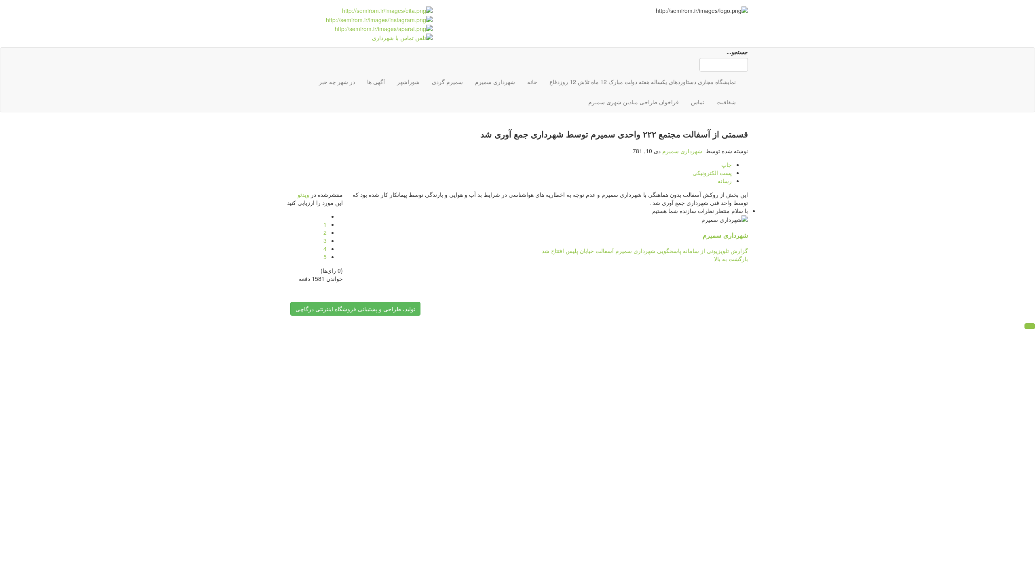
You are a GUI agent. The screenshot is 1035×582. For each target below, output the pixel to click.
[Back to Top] (1029, 326)
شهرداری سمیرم (495, 82)
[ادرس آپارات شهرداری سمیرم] (383, 28)
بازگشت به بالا (731, 259)
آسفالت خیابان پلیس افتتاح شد (578, 251)
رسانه (725, 181)
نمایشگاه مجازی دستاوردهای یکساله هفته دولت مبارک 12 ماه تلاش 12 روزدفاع (642, 82)
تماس (697, 102)
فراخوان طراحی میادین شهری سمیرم (633, 102)
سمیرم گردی (447, 82)
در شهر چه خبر (337, 82)
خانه (532, 82)
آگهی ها (376, 82)
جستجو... (737, 52)
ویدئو (303, 194)
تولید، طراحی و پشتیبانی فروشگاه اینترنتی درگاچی (355, 309)
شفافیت (726, 102)
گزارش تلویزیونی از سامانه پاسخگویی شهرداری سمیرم (681, 251)
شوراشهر (408, 82)
